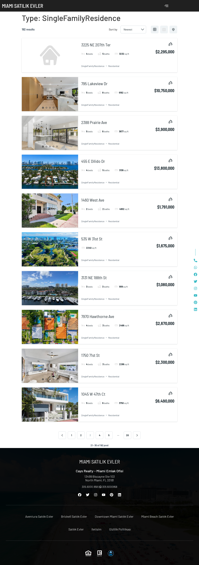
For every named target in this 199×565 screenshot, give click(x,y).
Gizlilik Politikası (120, 529)
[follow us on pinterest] (195, 302)
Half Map (173, 29)
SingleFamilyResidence (92, 66)
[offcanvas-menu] (166, 6)
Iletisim (96, 529)
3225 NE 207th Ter (96, 44)
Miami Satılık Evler (22, 6)
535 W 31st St (91, 238)
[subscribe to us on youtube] (195, 295)
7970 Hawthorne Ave (97, 316)
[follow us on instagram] (195, 288)
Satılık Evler (76, 529)
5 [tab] (57, 107)
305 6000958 (109, 486)
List (164, 29)
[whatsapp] (195, 267)
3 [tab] (50, 107)
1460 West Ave (92, 199)
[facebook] (195, 274)
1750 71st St (90, 355)
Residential (113, 66)
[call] (195, 260)
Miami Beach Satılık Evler (157, 516)
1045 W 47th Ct (93, 393)
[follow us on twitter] (195, 281)
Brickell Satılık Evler (74, 516)
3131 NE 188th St (94, 277)
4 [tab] (53, 107)
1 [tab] (43, 107)
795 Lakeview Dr (94, 83)
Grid (155, 29)
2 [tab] (46, 107)
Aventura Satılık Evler (39, 516)
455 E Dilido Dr (93, 161)
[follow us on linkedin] (195, 309)
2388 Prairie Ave (94, 122)
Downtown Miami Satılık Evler (114, 516)
